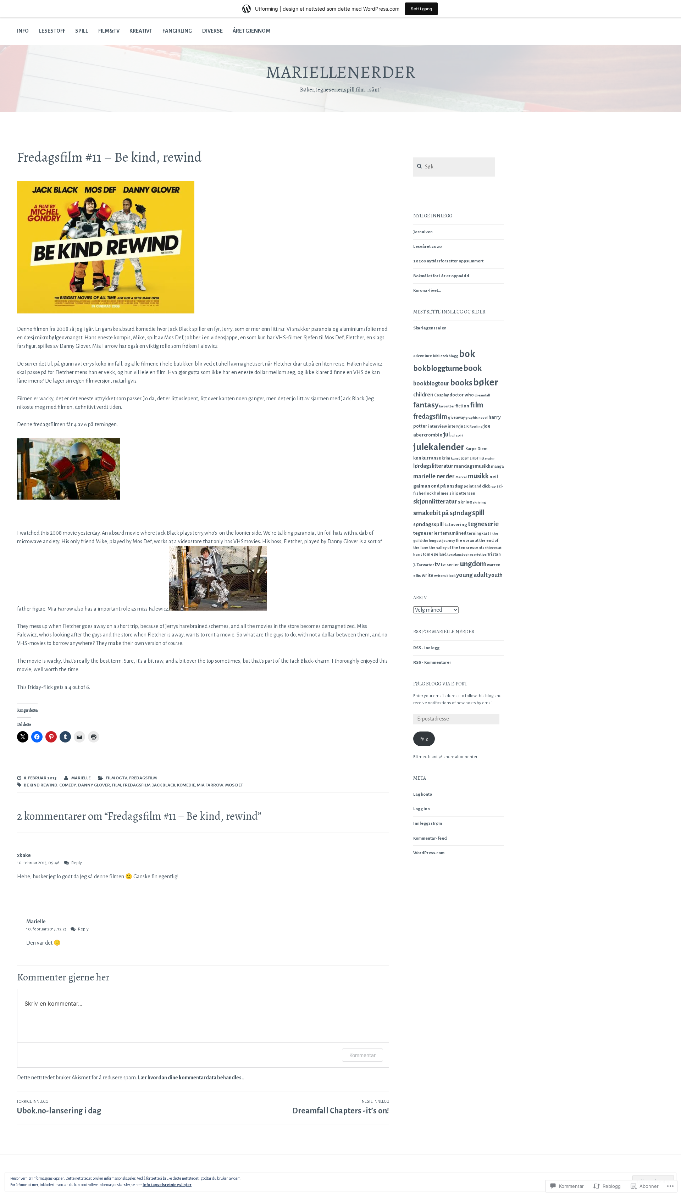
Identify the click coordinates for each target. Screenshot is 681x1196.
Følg (424, 738)
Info (23, 31)
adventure (422, 356)
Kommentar (362, 1055)
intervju (455, 426)
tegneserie (483, 524)
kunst (455, 458)
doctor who (461, 395)
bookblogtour (431, 383)
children (423, 394)
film (116, 785)
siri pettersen (462, 493)
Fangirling (177, 31)
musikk (478, 476)
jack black (163, 785)
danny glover (94, 785)
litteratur (487, 458)
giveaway (456, 417)
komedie (186, 785)
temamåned (453, 533)
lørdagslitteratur (433, 466)
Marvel (461, 477)
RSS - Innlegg (426, 648)
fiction (462, 406)
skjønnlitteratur (435, 501)
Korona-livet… (427, 290)
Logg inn (421, 809)
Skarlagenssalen (430, 328)
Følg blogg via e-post (440, 683)
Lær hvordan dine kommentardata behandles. (190, 1077)
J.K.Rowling (473, 426)
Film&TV (109, 31)
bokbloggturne (438, 369)
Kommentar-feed (430, 838)
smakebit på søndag (442, 513)
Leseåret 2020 (427, 246)
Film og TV (116, 778)
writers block (444, 576)
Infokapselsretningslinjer (167, 1185)
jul (446, 435)
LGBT (465, 458)
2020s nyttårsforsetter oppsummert (448, 261)
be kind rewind (40, 785)
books (461, 382)
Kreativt (140, 31)
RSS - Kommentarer (432, 662)
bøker (485, 382)
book (473, 368)
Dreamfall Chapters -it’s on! (340, 1107)
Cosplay (441, 395)
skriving (479, 502)
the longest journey (438, 541)
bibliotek (440, 356)
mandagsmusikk (472, 466)
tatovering (455, 524)
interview (437, 426)
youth (495, 575)
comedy (67, 785)
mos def (234, 785)
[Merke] (454, 167)
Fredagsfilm (143, 778)
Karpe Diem (476, 448)
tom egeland (435, 554)
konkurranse (427, 458)
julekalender (439, 447)
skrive (465, 502)
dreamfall (482, 395)
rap (493, 486)
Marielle (80, 778)
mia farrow (210, 785)
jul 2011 (456, 435)
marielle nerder (434, 476)
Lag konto (422, 794)
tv (437, 564)
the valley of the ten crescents (457, 547)
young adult (472, 575)
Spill (81, 31)
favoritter (447, 406)
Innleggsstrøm (427, 823)
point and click (477, 486)
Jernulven (423, 232)
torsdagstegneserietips (467, 554)
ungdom (473, 564)
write (427, 575)
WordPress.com (428, 853)
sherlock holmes (432, 493)
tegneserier (426, 533)
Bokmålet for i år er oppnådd (441, 276)
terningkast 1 (479, 533)
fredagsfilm (136, 785)
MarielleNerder (341, 72)
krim (446, 458)
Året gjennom (251, 31)
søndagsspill (428, 524)
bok (467, 354)
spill (478, 513)
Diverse (212, 31)
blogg (453, 356)
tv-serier (450, 564)
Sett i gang (421, 8)
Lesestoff (52, 31)
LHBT (474, 458)
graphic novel (476, 417)
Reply (76, 863)
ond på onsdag (447, 486)
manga (497, 466)
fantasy (425, 405)
